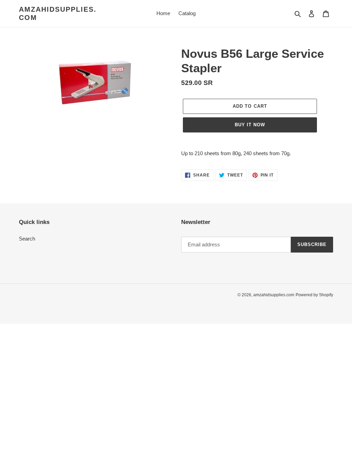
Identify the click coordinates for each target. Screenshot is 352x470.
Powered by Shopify (314, 294)
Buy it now (250, 124)
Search (27, 239)
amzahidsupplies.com (58, 13)
